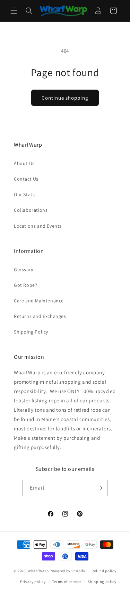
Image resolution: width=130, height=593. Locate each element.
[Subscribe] (99, 488)
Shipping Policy (31, 332)
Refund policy (104, 570)
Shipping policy (102, 581)
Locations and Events (38, 226)
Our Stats (24, 194)
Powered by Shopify (67, 570)
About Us (24, 163)
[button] (13, 10)
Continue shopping (65, 97)
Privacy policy (33, 581)
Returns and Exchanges (40, 316)
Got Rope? (25, 285)
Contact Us (26, 179)
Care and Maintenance (39, 301)
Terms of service (66, 581)
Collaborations (30, 210)
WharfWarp (38, 570)
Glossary (23, 269)
